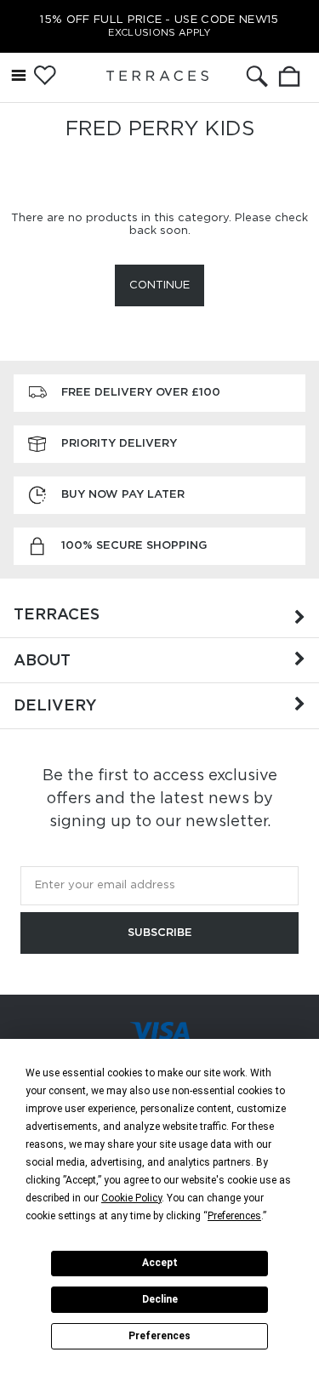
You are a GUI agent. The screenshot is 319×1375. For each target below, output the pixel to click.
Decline (160, 1299)
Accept (160, 1263)
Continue (159, 284)
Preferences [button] (234, 1216)
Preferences (159, 1336)
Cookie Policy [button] (131, 1198)
